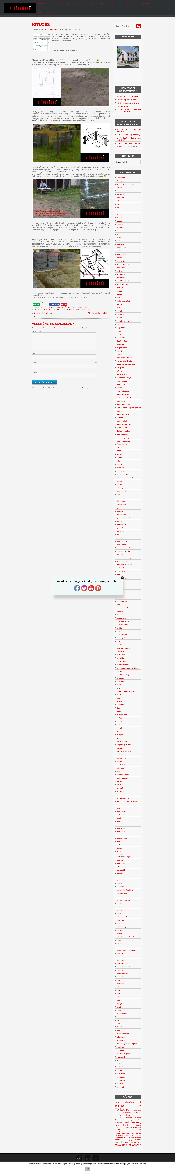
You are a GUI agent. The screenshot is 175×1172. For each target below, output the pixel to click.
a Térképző (51, 29)
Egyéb (51, 307)
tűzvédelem (121, 1027)
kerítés (119, 628)
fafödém (120, 461)
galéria (119, 508)
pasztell (119, 848)
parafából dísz (122, 838)
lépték (119, 731)
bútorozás (120, 304)
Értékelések (122, 4)
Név (33, 353)
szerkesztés (121, 897)
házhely (120, 554)
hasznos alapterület (124, 548)
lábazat (119, 701)
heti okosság (133, 1122)
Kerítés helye (132, 147)
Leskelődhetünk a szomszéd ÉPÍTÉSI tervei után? (129, 110)
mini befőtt (121, 765)
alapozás (120, 231)
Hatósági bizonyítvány (125, 551)
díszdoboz (121, 344)
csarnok (120, 324)
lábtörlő (119, 708)
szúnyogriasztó (122, 910)
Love (118, 738)
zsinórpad (90, 309)
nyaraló (119, 785)
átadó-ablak (121, 247)
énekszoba (121, 384)
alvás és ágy (121, 241)
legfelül (119, 721)
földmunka (121, 501)
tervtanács (121, 977)
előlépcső (120, 368)
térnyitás (120, 953)
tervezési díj (121, 960)
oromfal (119, 805)
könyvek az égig (123, 675)
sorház (119, 883)
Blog (52, 4)
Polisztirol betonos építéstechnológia (129, 856)
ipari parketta (122, 601)
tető (118, 980)
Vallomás (88, 4)
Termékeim (100, 4)
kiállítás (119, 641)
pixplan (42, 4)
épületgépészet (122, 434)
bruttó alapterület (123, 301)
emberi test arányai (124, 378)
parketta (120, 841)
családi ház (121, 314)
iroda (119, 604)
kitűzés (71, 307)
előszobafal (121, 371)
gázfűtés (120, 521)
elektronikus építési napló (126, 364)
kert (118, 631)
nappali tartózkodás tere (124, 1134)
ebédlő (119, 351)
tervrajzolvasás (122, 973)
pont (84, 309)
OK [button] (88, 1169)
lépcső (119, 728)
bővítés (119, 298)
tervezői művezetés (124, 967)
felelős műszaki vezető (54, 309)
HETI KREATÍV (122, 568)
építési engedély (123, 394)
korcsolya (120, 678)
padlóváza (121, 815)
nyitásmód (121, 791)
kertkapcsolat (122, 635)
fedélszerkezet (122, 474)
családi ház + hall (123, 321)
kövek (119, 695)
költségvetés (121, 661)
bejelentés (121, 274)
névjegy (120, 781)
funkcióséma (121, 504)
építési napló (121, 401)
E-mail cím (65, 363)
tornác (119, 1010)
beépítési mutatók (123, 264)
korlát (119, 685)
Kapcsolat (146, 4)
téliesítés (120, 930)
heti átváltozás (124, 1125)
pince (119, 851)
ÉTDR (119, 451)
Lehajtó (119, 725)
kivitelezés (137, 1128)
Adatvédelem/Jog (47, 12)
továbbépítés (122, 1014)
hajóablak (120, 531)
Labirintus (120, 705)
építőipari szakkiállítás (125, 424)
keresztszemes (122, 625)
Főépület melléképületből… (98, 313)
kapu (118, 615)
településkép (121, 927)
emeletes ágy (122, 381)
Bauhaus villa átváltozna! (43, 313)
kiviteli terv (121, 655)
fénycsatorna (122, 494)
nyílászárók (121, 788)
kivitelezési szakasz (124, 648)
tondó (119, 1007)
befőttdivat (121, 268)
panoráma (121, 821)
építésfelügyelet (123, 391)
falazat (119, 464)
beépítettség (137, 1110)
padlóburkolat (122, 811)
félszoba (120, 481)
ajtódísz (120, 214)
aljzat (119, 237)
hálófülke (120, 538)
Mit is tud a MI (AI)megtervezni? (129, 96)
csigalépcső (121, 328)
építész (119, 411)
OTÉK (139, 1136)
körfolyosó (121, 681)
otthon (119, 808)
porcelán (120, 860)
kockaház (120, 658)
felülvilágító (121, 488)
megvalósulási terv (124, 751)
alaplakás (120, 228)
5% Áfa (119, 187)
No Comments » (81, 307)
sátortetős (120, 877)
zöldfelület (120, 1070)
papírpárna (121, 828)
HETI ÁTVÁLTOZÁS (124, 564)
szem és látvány (123, 893)
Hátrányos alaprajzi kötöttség (128, 103)
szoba (119, 907)
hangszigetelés (122, 541)
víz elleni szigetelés (124, 1054)
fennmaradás (122, 491)
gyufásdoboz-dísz (123, 528)
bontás (119, 291)
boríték (119, 294)
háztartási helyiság (124, 558)
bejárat (119, 271)
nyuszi (119, 795)
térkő (119, 943)
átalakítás (120, 251)
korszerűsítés (129, 1130)
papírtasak (121, 831)
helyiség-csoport (123, 561)
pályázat (120, 818)
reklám (119, 867)
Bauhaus (120, 258)
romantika (120, 873)
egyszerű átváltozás (124, 358)
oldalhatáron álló (123, 798)
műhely (119, 771)
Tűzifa (119, 1023)
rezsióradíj (121, 870)
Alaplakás (120, 224)
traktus (119, 1017)
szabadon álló (122, 887)
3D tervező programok (125, 184)
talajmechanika (122, 917)
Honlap (35, 372)
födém (119, 498)
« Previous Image (38, 317)
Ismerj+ (77, 4)
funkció (138, 1118)
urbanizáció (121, 1037)
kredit (119, 698)
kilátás (130, 1128)
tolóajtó (119, 1004)
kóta (118, 688)
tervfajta (120, 970)
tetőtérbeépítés (122, 997)
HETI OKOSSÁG (61, 307)
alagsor (119, 217)
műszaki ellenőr (123, 775)
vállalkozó (120, 1047)
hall (118, 534)
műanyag (120, 768)
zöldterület (121, 1074)
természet (120, 947)
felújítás (120, 484)
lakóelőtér (120, 718)
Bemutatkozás (63, 4)
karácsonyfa (121, 618)
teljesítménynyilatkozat (125, 937)
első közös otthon (123, 374)
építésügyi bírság (123, 404)
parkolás (120, 845)
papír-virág (121, 825)
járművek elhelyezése (125, 608)
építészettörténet (123, 414)
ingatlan (117, 1128)
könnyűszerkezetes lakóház (127, 668)
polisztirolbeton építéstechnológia (128, 1138)
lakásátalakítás (120, 1132)
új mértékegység (123, 1033)
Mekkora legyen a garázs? (127, 100)
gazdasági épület (123, 518)
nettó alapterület (123, 778)
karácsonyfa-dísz (123, 621)
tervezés (120, 957)
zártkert (119, 1064)
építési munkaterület (124, 398)
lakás (119, 711)
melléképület (121, 758)
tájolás (119, 913)
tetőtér (119, 990)
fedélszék (120, 471)
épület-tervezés (122, 428)
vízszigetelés (121, 1057)
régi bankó (121, 863)
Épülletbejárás (122, 444)
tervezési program (123, 963)
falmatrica (120, 468)
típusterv (120, 1000)
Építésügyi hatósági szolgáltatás (129, 408)
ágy (118, 207)
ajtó (118, 211)
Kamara (120, 611)
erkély (119, 448)
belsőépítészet (122, 284)
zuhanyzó (120, 1087)
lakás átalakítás (122, 715)
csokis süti (121, 338)
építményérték (122, 421)
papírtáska (121, 835)
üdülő (119, 1030)
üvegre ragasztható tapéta (127, 1044)
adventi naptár (122, 201)
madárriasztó (122, 741)
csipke (119, 331)
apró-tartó (120, 244)
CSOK (119, 334)
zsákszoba (121, 1077)
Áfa (118, 204)
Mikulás (119, 761)
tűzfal (119, 1020)
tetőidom (120, 987)
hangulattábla (122, 545)
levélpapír (120, 735)
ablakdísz (120, 194)
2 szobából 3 (121, 177)
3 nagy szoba (122, 181)
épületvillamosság (123, 441)
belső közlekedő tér (124, 281)
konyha (119, 671)
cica (118, 308)
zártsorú (120, 1067)
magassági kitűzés (124, 745)
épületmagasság (123, 438)
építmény (120, 418)
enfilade (120, 388)
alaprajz (120, 234)
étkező (119, 454)
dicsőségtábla (122, 341)
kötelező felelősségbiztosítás (127, 691)
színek (119, 903)
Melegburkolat (122, 755)
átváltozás (135, 1145)
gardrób (120, 511)
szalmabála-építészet (125, 890)
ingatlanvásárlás (123, 598)
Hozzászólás (37, 331)
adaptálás (120, 197)
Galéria (135, 4)
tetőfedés (120, 983)
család (119, 311)
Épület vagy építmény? (132, 135)
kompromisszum (123, 665)
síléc (118, 880)
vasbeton (120, 1050)
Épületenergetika (123, 431)
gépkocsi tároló (122, 524)
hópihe (119, 574)
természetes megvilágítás (126, 950)
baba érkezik (121, 254)
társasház (120, 920)
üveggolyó (121, 1040)
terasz (119, 940)
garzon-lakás (122, 514)
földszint (118, 1120)
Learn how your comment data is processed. (79, 388)
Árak (111, 4)
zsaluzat (120, 1084)
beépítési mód (122, 261)
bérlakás (120, 287)
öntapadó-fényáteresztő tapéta (128, 801)
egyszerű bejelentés (124, 361)
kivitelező (120, 651)
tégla (118, 923)
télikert (119, 933)
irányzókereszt (69, 309)
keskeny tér (121, 638)
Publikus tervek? (123, 106)
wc (118, 1060)
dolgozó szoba (122, 348)
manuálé (120, 748)
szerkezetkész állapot (125, 900)
